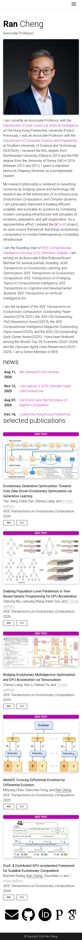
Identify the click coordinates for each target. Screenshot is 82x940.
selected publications (34, 421)
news (11, 362)
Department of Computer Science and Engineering (40, 141)
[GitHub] (28, 915)
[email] (12, 915)
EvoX (62, 224)
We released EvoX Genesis (39, 372)
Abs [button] (9, 522)
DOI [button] (22, 522)
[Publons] (59, 915)
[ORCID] (45, 915)
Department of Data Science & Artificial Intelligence (40, 125)
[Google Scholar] (72, 915)
